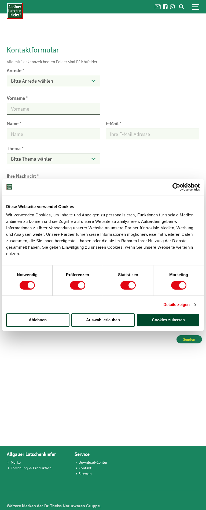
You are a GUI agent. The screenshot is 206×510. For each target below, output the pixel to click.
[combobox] (53, 81)
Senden (189, 339)
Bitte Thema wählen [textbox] (32, 159)
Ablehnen (38, 320)
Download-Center (93, 462)
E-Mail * (114, 123)
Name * (14, 123)
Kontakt (85, 468)
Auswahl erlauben (103, 320)
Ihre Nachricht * (23, 176)
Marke (16, 462)
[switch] (77, 285)
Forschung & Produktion (31, 468)
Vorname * (17, 98)
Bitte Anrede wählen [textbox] (32, 81)
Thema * (15, 148)
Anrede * (15, 70)
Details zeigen (176, 304)
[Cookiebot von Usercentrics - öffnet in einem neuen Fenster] (176, 187)
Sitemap (85, 473)
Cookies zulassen (168, 320)
